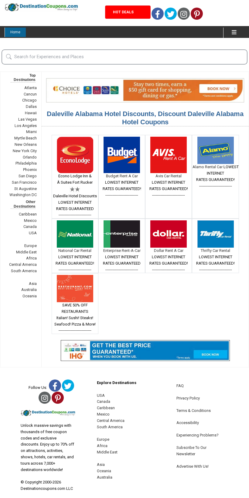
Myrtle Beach (25, 138)
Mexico (30, 220)
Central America (23, 264)
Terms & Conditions (193, 410)
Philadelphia (26, 163)
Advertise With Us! (192, 466)
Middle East (26, 252)
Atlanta (30, 87)
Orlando (30, 157)
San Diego (28, 176)
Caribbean (28, 214)
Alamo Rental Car (208, 167)
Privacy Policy (188, 398)
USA (33, 233)
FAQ (180, 385)
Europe (30, 245)
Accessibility (187, 422)
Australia (29, 289)
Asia (33, 283)
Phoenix (30, 169)
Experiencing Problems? (197, 435)
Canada (30, 226)
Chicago (29, 100)
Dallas (31, 106)
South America (24, 271)
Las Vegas (27, 119)
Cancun (30, 94)
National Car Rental (74, 250)
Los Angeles (26, 125)
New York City (25, 151)
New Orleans (26, 144)
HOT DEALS (123, 12)
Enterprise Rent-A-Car (122, 250)
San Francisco (24, 182)
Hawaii (31, 113)
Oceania (29, 296)
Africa (31, 258)
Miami (31, 131)
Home (15, 32)
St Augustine (25, 188)
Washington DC (23, 194)
